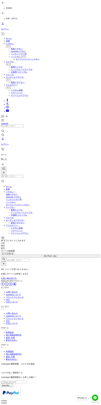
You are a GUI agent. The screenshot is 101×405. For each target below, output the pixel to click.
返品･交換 (10, 338)
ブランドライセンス (15, 297)
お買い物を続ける (9, 278)
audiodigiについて (13, 295)
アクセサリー (12, 85)
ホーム (9, 38)
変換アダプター (18, 82)
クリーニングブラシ (20, 95)
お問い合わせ (12, 292)
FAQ (8, 300)
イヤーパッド (17, 93)
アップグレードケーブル (22, 69)
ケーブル (10, 62)
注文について (12, 302)
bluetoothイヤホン (18, 51)
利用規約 (10, 332)
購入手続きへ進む (50, 256)
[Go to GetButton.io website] (95, 402)
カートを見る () (7, 254)
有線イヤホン (17, 49)
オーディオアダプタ (15, 77)
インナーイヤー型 (19, 54)
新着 (8, 41)
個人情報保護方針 (14, 335)
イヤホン (10, 44)
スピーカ (10, 75)
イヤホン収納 (17, 90)
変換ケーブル (17, 67)
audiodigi (4, 123)
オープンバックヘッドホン (27, 59)
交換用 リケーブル (19, 72)
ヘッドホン (16, 56)
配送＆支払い (12, 340)
